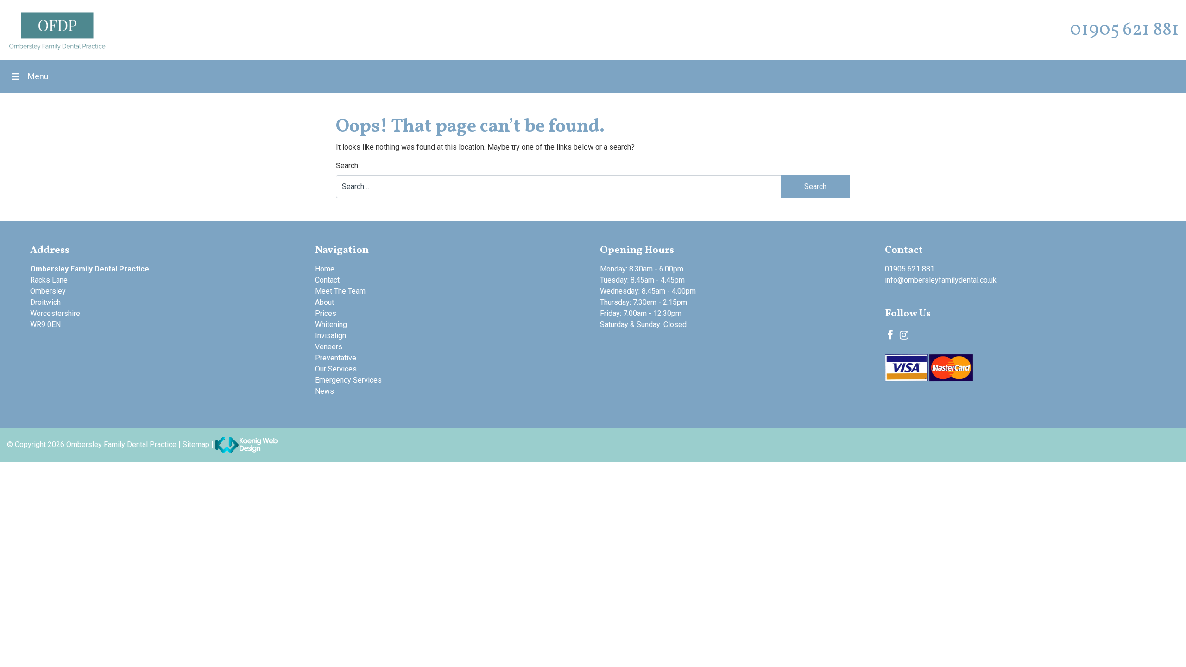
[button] (38, 76)
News (324, 391)
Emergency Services (348, 380)
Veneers (328, 346)
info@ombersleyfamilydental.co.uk (941, 280)
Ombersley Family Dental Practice (121, 444)
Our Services (336, 369)
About (324, 302)
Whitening (331, 324)
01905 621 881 (1124, 30)
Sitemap (196, 444)
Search (347, 165)
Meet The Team (340, 291)
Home (324, 268)
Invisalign (330, 335)
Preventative (335, 357)
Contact (327, 280)
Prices (325, 313)
